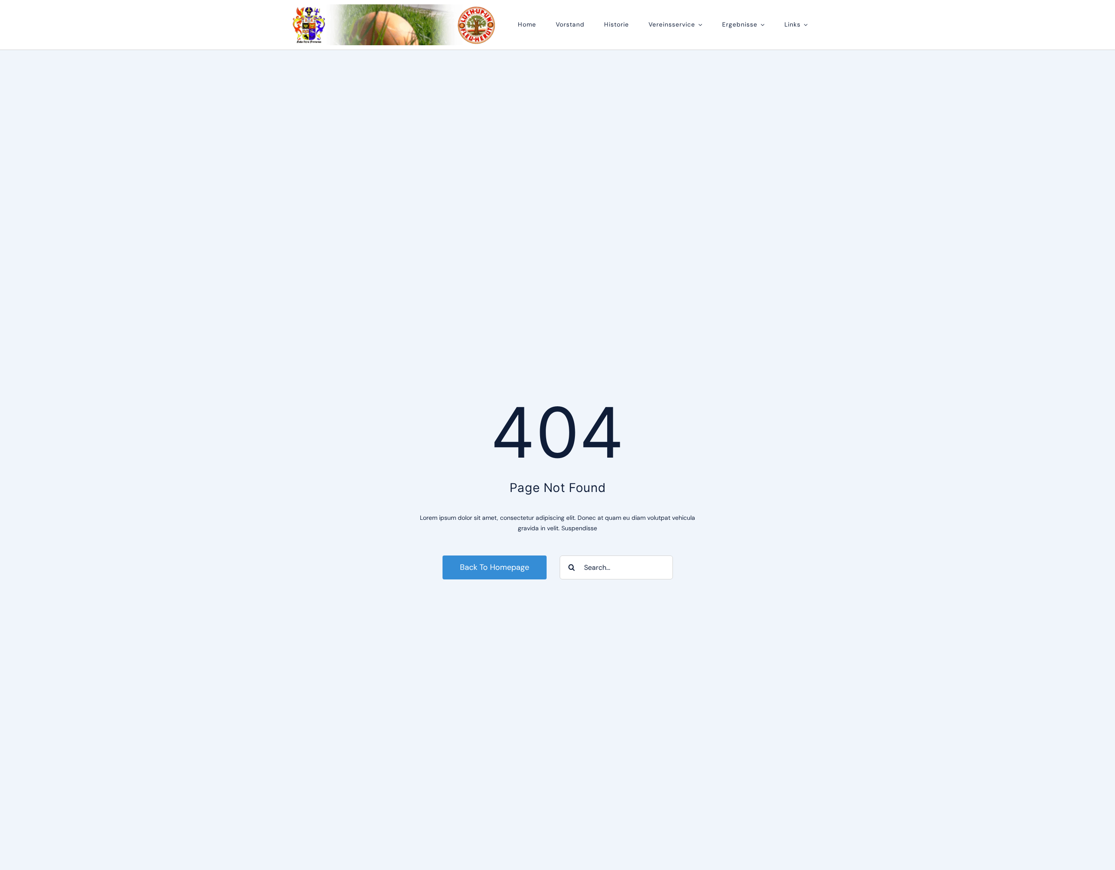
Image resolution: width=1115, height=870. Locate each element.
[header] (394, 7)
